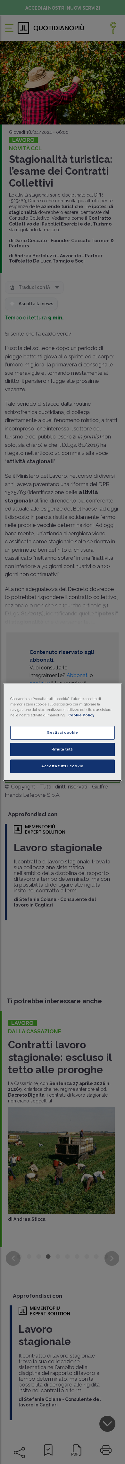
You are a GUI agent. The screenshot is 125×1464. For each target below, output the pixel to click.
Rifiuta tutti (62, 749)
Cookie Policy (81, 715)
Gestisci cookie (62, 732)
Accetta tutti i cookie (62, 766)
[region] (62, 732)
